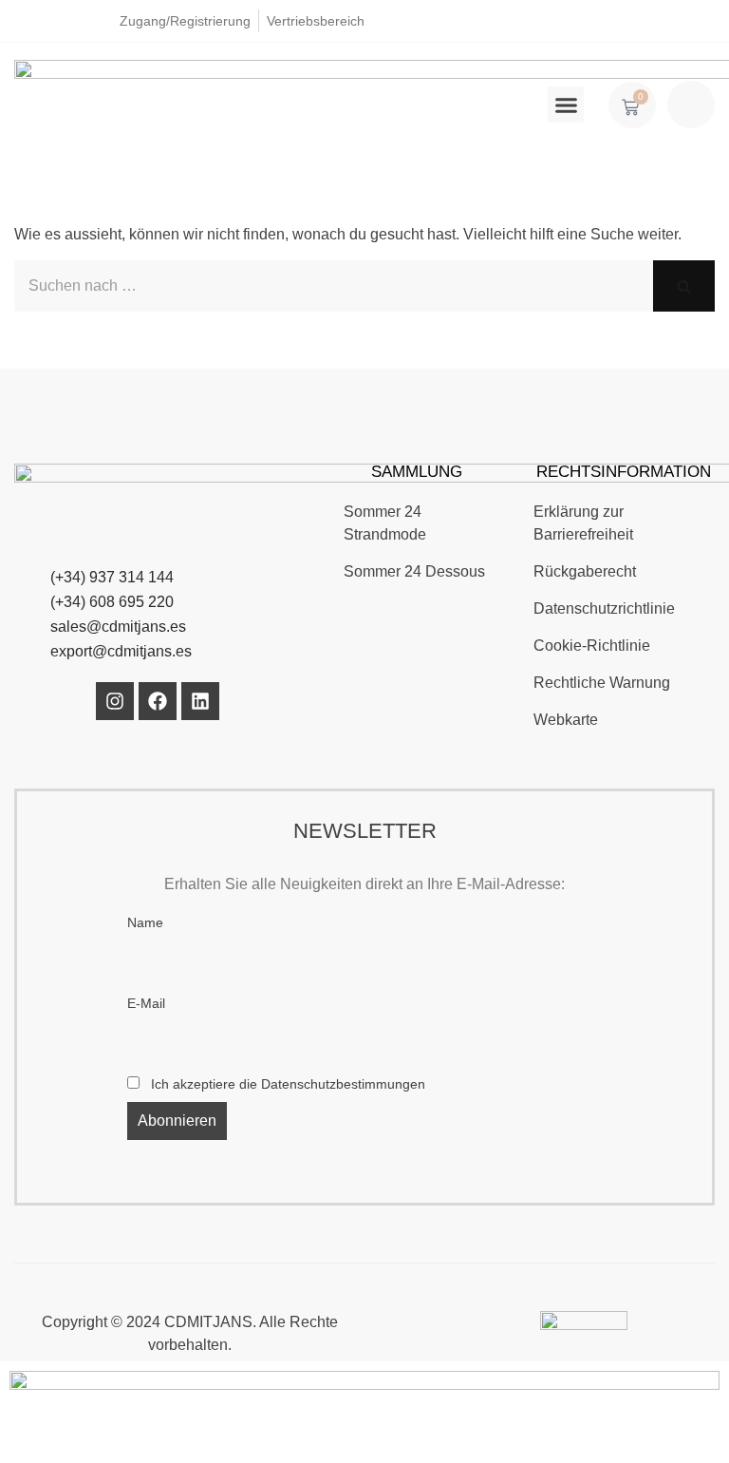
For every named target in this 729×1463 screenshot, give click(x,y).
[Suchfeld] (684, 286)
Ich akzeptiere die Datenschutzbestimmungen (286, 1084)
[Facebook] (158, 701)
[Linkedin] (200, 701)
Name (145, 922)
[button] (566, 104)
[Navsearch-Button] (691, 104)
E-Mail (146, 1003)
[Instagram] (115, 701)
